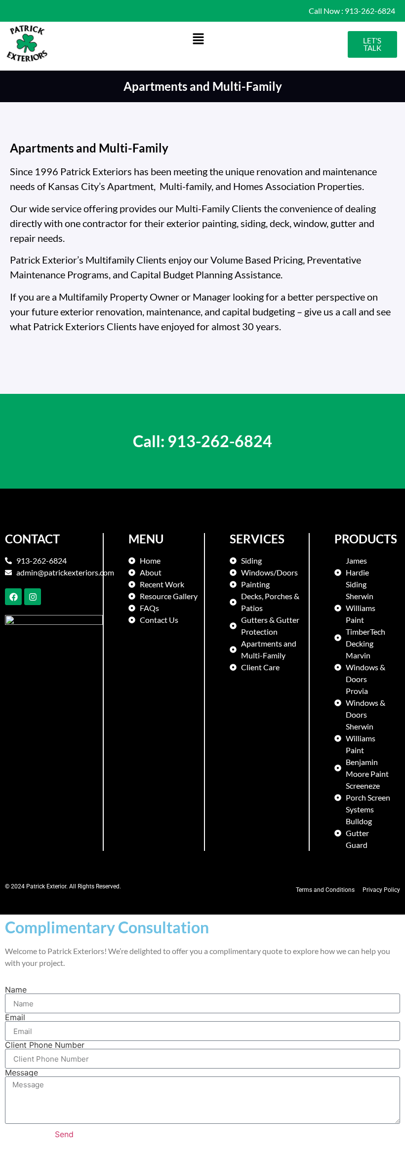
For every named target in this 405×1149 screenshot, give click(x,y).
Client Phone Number (44, 1045)
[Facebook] (13, 596)
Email (15, 1017)
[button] (198, 39)
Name (16, 990)
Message (21, 1072)
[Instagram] (32, 596)
